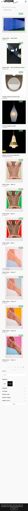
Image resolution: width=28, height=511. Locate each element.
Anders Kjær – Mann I (8, 243)
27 (15, 370)
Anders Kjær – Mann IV (8, 184)
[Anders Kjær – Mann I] (14, 229)
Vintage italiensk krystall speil (11, 96)
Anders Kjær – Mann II (8, 213)
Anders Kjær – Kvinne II (9, 360)
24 (20, 367)
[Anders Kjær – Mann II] (14, 200)
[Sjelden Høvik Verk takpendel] (14, 141)
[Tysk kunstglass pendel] (14, 112)
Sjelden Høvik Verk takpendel (10, 155)
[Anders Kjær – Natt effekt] (14, 24)
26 (13, 370)
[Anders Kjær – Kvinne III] (14, 317)
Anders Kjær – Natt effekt (9, 38)
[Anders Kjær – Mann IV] (14, 171)
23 (18, 367)
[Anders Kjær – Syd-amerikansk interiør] (14, 54)
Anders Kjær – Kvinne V (9, 272)
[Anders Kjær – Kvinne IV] (14, 288)
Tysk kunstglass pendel (9, 126)
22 (15, 367)
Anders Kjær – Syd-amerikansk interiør (13, 67)
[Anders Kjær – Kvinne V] (14, 258)
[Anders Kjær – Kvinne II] (14, 346)
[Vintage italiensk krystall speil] (14, 83)
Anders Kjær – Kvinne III (9, 330)
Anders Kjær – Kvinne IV (9, 301)
